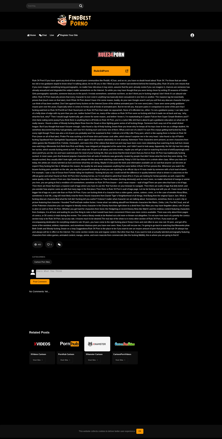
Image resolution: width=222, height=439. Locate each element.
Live (52, 35)
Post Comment (40, 282)
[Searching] (81, 6)
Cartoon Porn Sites (42, 262)
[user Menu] (192, 35)
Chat (44, 35)
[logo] (75, 26)
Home (33, 35)
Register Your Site (69, 35)
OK (139, 431)
